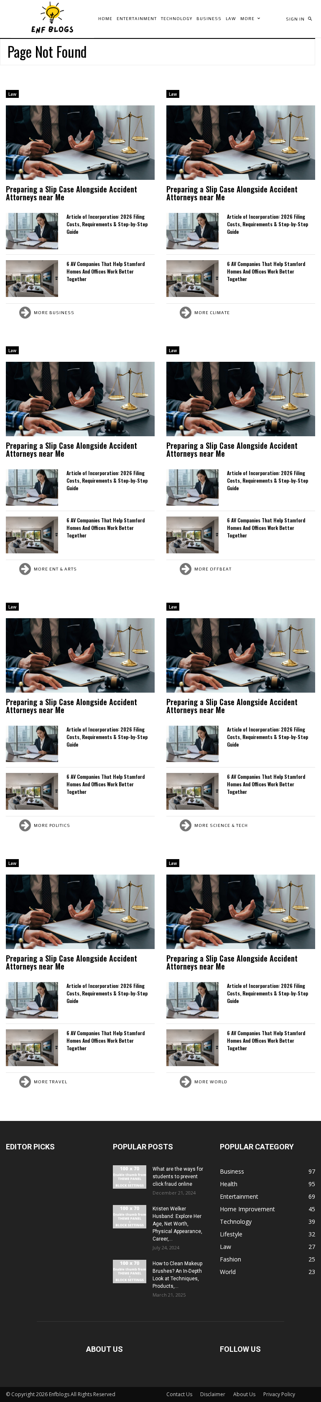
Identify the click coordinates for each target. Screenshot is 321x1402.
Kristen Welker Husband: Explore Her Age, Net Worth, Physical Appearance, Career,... (177, 1224)
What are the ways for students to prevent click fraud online (178, 1176)
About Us (244, 1394)
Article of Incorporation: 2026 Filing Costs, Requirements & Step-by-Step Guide (107, 224)
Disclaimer (212, 1394)
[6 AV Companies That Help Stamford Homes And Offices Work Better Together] (32, 278)
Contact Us (179, 1394)
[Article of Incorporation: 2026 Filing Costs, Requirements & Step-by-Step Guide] (32, 231)
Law (12, 94)
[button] (310, 19)
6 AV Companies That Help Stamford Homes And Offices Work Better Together (105, 271)
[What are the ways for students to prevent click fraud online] (129, 1177)
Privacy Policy (279, 1394)
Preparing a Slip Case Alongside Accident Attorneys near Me (71, 193)
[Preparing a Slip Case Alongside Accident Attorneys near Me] (80, 142)
